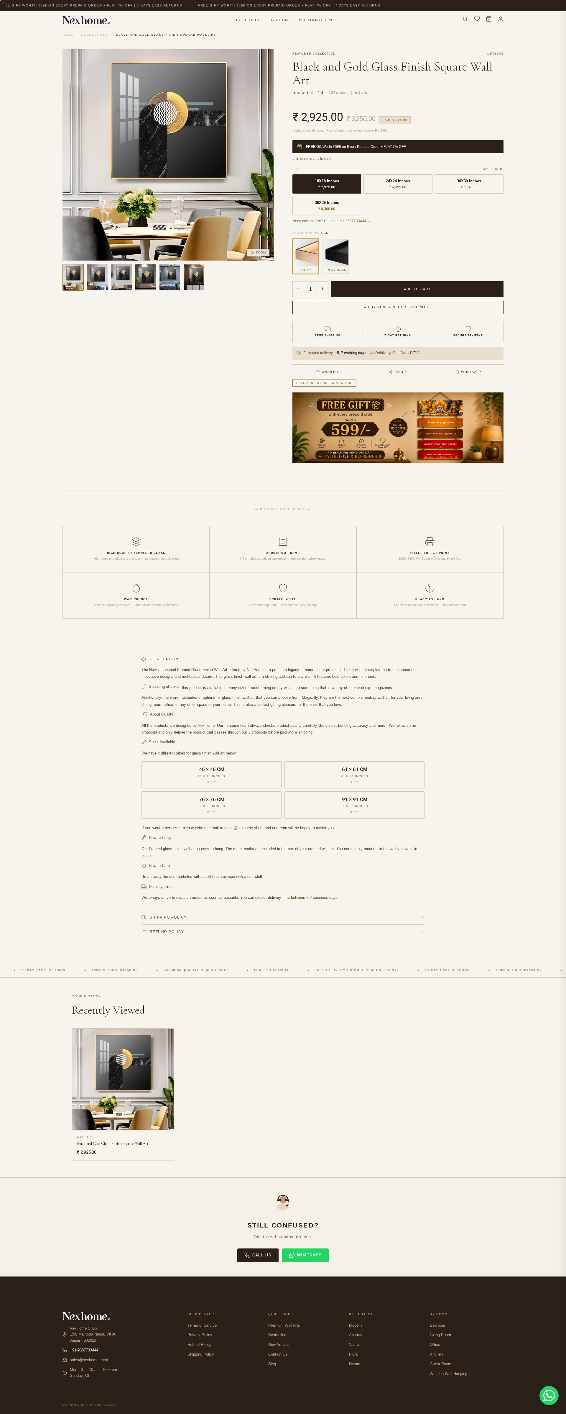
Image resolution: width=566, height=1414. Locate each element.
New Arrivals (278, 1344)
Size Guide (493, 169)
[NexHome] (86, 20)
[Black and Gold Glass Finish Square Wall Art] (73, 277)
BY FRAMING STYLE (317, 20)
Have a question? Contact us (324, 382)
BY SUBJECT (248, 20)
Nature (354, 1364)
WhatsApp (471, 372)
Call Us (262, 1255)
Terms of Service (202, 1325)
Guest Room (440, 1364)
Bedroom (437, 1325)
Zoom (261, 252)
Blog (272, 1364)
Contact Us (277, 1354)
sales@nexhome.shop (89, 1360)
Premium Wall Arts (284, 1325)
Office (435, 1344)
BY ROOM (279, 20)
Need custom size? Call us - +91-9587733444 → (331, 221)
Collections (94, 34)
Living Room (440, 1335)
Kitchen (436, 1354)
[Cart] (489, 20)
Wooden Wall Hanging (448, 1374)
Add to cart (417, 289)
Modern (355, 1325)
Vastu (354, 1344)
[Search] (465, 20)
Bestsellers (277, 1335)
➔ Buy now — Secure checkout (398, 307)
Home (67, 34)
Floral (353, 1354)
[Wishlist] (477, 20)
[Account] (501, 20)
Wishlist (330, 372)
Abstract (356, 1335)
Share (400, 372)
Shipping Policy (200, 1354)
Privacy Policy (199, 1335)
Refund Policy (199, 1344)
